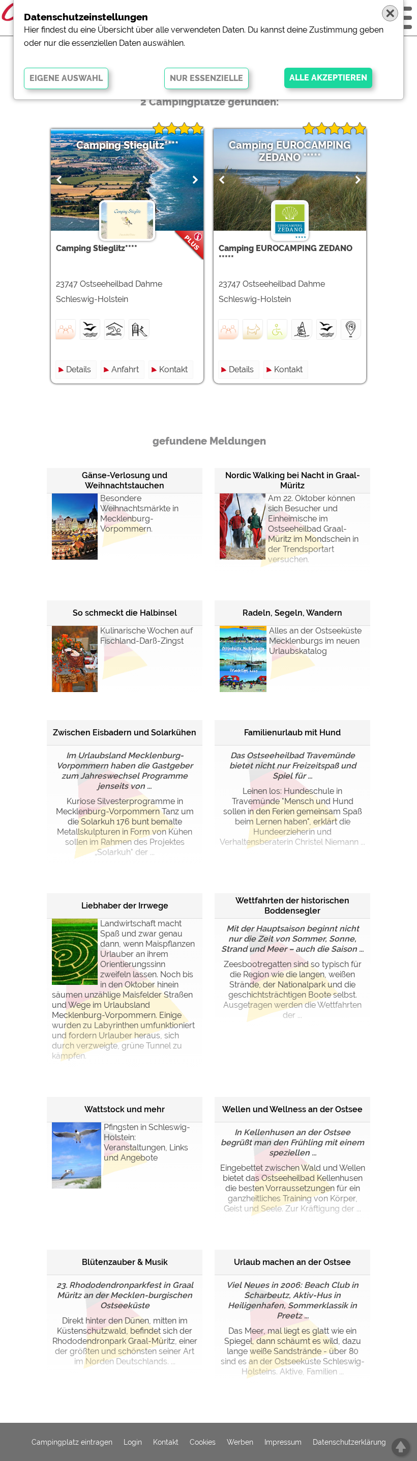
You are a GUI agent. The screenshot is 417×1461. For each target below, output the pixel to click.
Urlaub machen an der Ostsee (292, 1262)
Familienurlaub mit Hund (292, 732)
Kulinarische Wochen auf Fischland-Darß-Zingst (146, 636)
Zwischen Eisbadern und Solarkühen (124, 732)
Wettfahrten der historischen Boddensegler (292, 906)
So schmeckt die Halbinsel (125, 613)
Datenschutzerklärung (349, 1442)
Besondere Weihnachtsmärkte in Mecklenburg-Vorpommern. (139, 513)
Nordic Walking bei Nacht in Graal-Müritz (292, 480)
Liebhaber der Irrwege (124, 906)
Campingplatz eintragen (72, 1442)
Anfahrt (125, 369)
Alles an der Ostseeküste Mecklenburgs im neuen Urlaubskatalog (315, 641)
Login (133, 1442)
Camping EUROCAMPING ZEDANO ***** (290, 151)
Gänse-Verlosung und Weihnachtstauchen (124, 480)
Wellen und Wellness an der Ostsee (292, 1109)
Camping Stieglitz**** (127, 145)
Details (78, 369)
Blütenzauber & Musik (125, 1262)
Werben (240, 1442)
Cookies (203, 1442)
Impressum (283, 1442)
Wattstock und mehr (124, 1109)
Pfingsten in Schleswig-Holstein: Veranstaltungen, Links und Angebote (147, 1142)
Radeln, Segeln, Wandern (292, 613)
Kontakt (173, 369)
